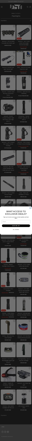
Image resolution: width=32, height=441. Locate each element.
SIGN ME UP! (16, 225)
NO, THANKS (16, 229)
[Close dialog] (30, 208)
